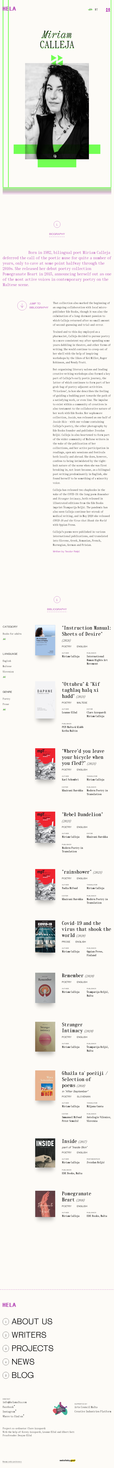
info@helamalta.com (15, 1402)
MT (96, 9)
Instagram (9, 1412)
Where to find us (13, 1416)
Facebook (8, 1407)
